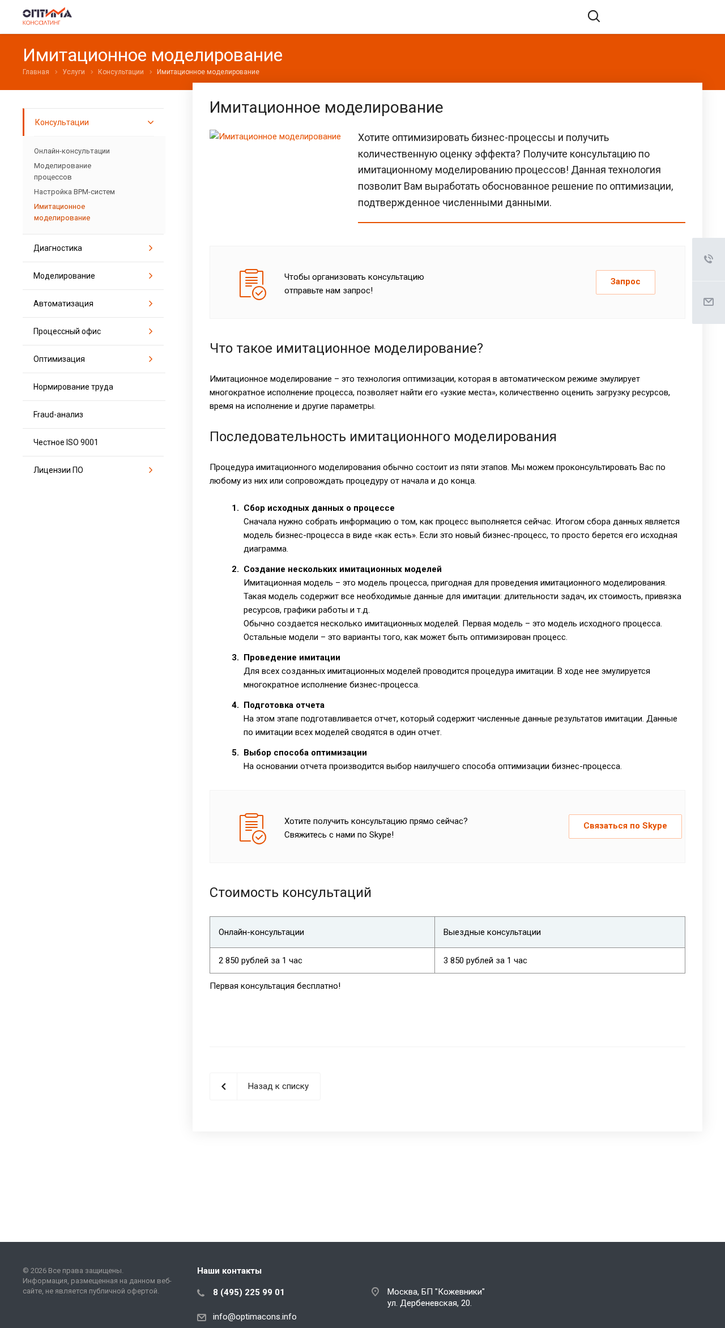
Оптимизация (59, 359)
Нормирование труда (73, 386)
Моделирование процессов (62, 171)
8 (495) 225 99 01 (249, 1292)
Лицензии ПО (58, 470)
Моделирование (64, 275)
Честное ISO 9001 (66, 442)
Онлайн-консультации (72, 151)
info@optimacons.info (255, 1317)
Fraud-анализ (58, 414)
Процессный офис (67, 331)
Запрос (626, 281)
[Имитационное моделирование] (275, 136)
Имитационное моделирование (62, 212)
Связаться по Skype (625, 826)
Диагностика (57, 248)
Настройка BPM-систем (74, 191)
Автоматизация (63, 303)
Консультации (62, 122)
